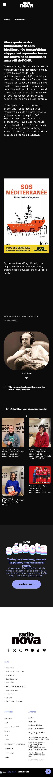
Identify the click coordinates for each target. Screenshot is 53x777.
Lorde (7, 740)
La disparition (12, 384)
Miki (6, 722)
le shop (9, 698)
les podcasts (11, 675)
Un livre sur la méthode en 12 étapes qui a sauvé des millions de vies (13, 452)
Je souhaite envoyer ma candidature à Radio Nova (38, 738)
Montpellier (9, 748)
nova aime (10, 694)
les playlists (11, 679)
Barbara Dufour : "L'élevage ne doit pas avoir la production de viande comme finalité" (40, 453)
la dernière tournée (14, 701)
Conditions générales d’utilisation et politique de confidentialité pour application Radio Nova (37, 746)
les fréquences (12, 690)
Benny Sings (9, 753)
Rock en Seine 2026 (12, 727)
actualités (10, 683)
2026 (6, 735)
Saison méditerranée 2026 (15, 744)
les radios (10, 668)
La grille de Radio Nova (15, 686)
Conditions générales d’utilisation (36, 733)
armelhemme (26, 373)
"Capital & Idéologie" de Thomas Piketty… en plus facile (13, 501)
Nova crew (32, 721)
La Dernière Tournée (36, 760)
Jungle (7, 731)
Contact (31, 718)
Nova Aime (8, 718)
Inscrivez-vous (25, 584)
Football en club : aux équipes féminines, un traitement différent (40, 489)
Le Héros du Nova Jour (30, 316)
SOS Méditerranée (10, 321)
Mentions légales (35, 725)
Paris (7, 757)
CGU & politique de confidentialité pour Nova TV (36, 754)
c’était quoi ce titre (15, 671)
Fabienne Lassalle (11, 316)
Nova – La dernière (35, 729)
